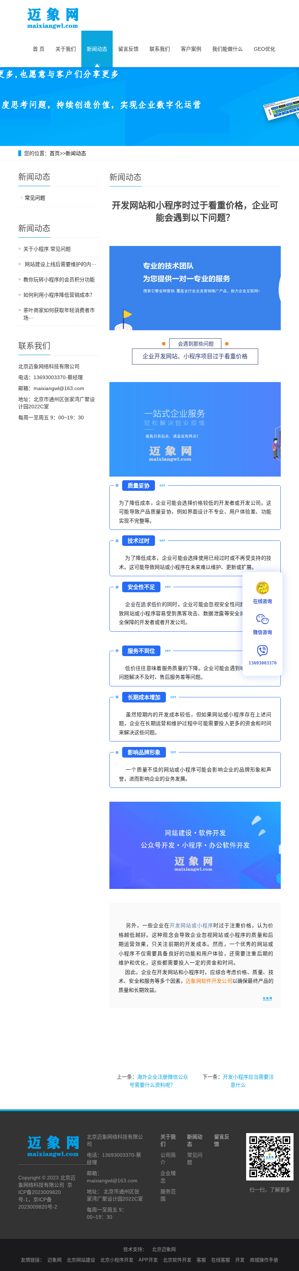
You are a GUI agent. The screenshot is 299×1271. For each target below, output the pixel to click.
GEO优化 (264, 49)
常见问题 (35, 198)
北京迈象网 (164, 1249)
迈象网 (54, 1260)
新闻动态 (97, 49)
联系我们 (160, 49)
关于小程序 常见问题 (47, 249)
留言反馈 (128, 49)
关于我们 (65, 49)
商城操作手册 (264, 1260)
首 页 (38, 49)
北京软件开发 (177, 1260)
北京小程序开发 (116, 1260)
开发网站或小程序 (191, 925)
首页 (55, 153)
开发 (240, 1260)
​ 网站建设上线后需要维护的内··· (60, 264)
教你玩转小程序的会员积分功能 (59, 279)
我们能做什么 (227, 49)
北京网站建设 (81, 1260)
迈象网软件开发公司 (209, 981)
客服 (201, 1260)
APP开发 (148, 1260)
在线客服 (220, 1260)
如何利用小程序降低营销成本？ (59, 295)
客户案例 (191, 49)
